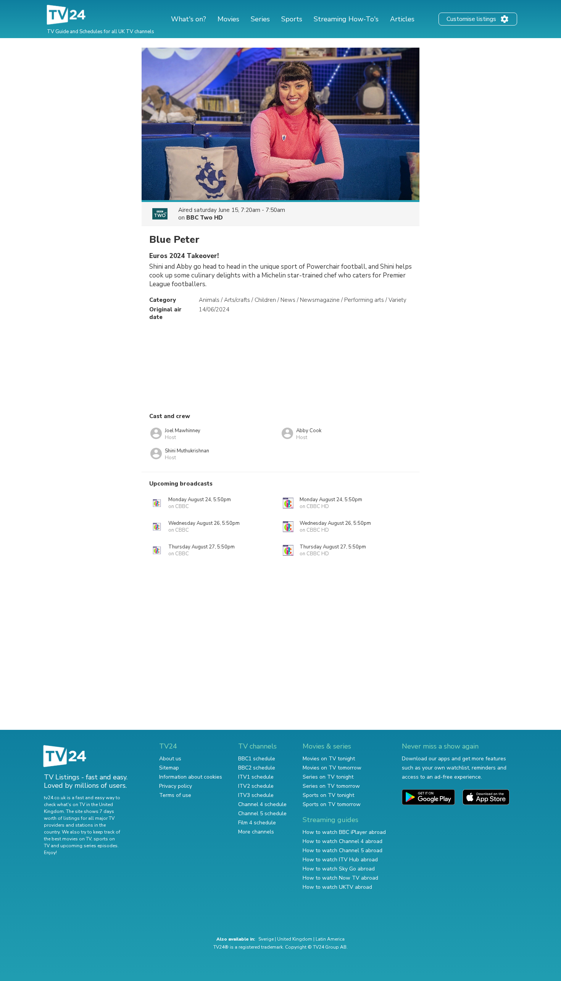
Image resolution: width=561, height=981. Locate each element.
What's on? (188, 19)
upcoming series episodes (89, 846)
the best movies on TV (67, 839)
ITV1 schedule (256, 777)
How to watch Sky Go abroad (339, 868)
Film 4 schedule (257, 822)
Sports (291, 19)
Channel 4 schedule (262, 804)
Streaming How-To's (346, 19)
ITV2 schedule (256, 786)
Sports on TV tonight (328, 795)
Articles (402, 19)
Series (260, 19)
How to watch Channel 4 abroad (342, 841)
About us (170, 758)
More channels (256, 831)
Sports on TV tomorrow (332, 804)
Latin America (330, 939)
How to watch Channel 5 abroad (342, 850)
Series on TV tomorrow (331, 786)
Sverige (266, 939)
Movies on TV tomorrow (332, 767)
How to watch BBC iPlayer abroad (344, 832)
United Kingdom (294, 939)
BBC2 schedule (256, 767)
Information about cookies (190, 777)
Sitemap (169, 767)
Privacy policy (175, 786)
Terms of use (175, 795)
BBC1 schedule (256, 758)
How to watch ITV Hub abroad (340, 859)
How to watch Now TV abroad (340, 878)
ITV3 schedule (256, 795)
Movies (228, 19)
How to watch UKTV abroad (337, 887)
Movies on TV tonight (329, 758)
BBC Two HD (204, 217)
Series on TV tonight (328, 777)
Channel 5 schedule (262, 813)
